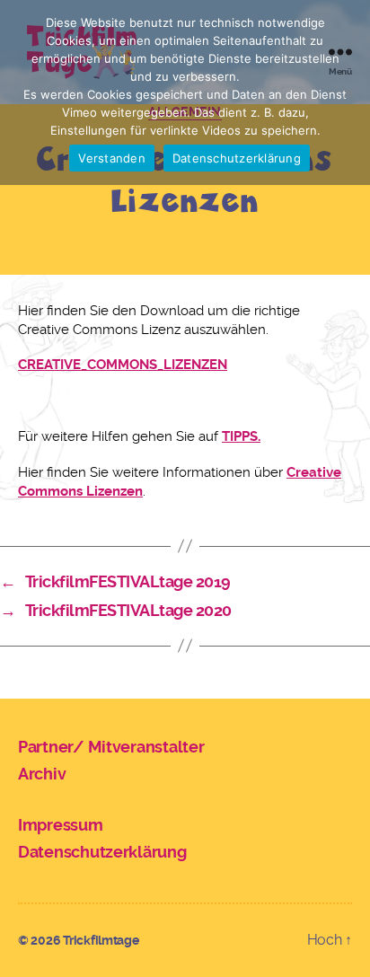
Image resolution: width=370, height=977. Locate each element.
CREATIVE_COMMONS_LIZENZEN (122, 364)
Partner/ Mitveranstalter (111, 746)
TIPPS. (241, 436)
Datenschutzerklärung (102, 851)
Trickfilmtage (101, 940)
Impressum (60, 824)
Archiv (42, 773)
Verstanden (111, 158)
